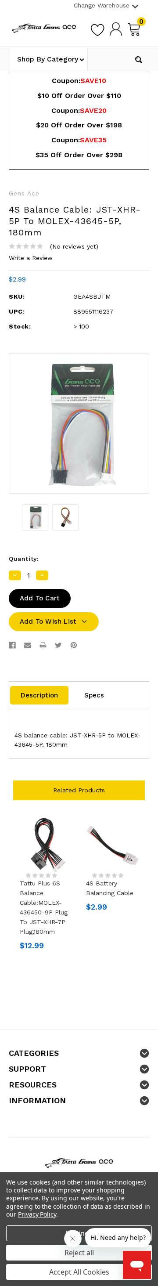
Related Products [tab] (79, 790)
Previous (16, 891)
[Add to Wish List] (97, 28)
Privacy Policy (37, 1214)
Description (39, 695)
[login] (116, 29)
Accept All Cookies (79, 1272)
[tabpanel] (46, 886)
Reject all (79, 1252)
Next (141, 891)
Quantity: (24, 558)
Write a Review (31, 257)
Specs (94, 695)
